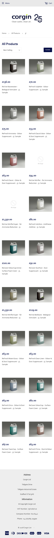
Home (4, 33)
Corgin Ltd (27, 528)
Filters (47, 50)
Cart (50, 3)
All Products (15, 33)
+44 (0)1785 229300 (30, 519)
